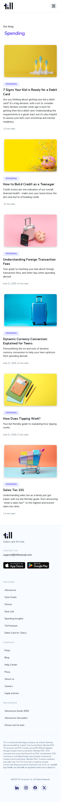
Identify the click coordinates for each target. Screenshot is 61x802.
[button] (53, 6)
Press (7, 672)
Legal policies (12, 693)
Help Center (11, 664)
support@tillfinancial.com (17, 555)
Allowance (10, 590)
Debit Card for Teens (16, 632)
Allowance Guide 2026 (17, 710)
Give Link (9, 611)
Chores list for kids (14, 725)
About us (9, 679)
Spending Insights (14, 618)
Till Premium (11, 625)
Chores (8, 604)
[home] (8, 5)
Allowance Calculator (16, 718)
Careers (9, 686)
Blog (7, 657)
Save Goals (11, 597)
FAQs (7, 650)
